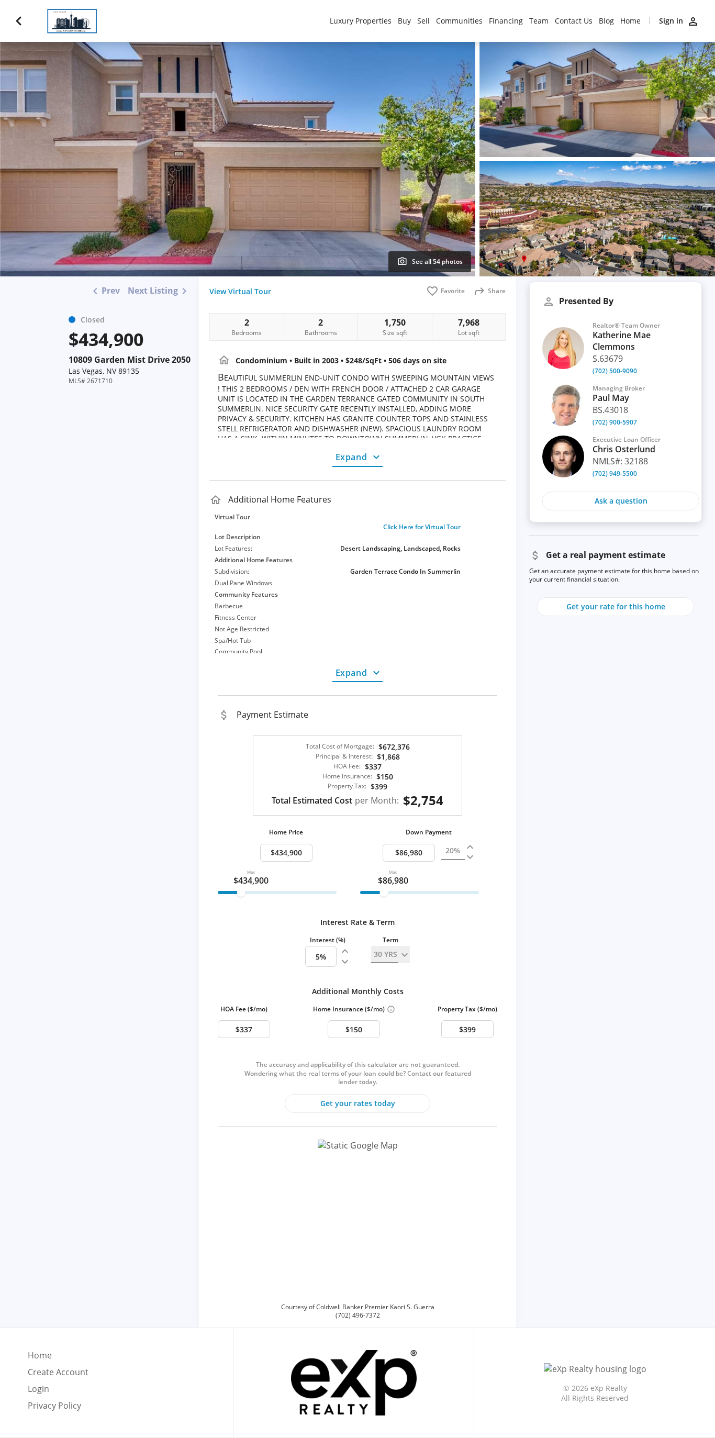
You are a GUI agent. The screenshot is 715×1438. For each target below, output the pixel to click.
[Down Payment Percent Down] (470, 857)
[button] (357, 1218)
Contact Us (574, 21)
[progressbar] (277, 892)
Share (497, 290)
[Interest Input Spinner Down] (345, 961)
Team (539, 21)
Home (630, 21)
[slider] (241, 892)
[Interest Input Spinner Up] (345, 951)
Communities (459, 21)
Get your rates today (357, 1103)
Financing (506, 21)
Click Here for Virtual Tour (422, 527)
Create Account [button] (58, 1372)
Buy (404, 21)
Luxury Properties (361, 21)
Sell (423, 21)
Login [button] (38, 1389)
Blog (606, 21)
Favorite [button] (453, 290)
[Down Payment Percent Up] (470, 847)
